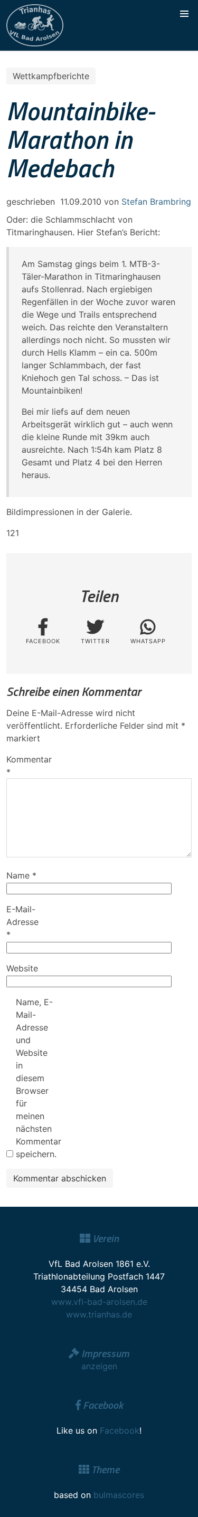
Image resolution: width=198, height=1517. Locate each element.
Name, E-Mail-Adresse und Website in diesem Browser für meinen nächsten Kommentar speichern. (34, 1078)
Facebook (119, 1430)
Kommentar (24, 765)
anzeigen (99, 1366)
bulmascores (118, 1495)
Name (21, 875)
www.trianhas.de (99, 1314)
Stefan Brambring (156, 201)
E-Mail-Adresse (22, 922)
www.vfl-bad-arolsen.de (99, 1301)
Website (22, 968)
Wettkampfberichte (51, 76)
